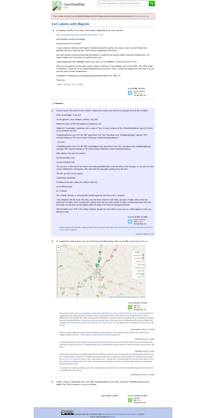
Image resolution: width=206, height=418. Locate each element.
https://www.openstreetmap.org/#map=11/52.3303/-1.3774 (79, 35)
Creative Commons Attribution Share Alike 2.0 (121, 414)
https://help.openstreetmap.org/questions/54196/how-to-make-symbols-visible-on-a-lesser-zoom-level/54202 (112, 313)
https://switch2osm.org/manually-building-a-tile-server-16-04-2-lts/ (91, 323)
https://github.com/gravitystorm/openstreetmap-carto (100, 335)
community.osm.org (141, 16)
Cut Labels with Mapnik (70, 24)
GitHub (113, 417)
